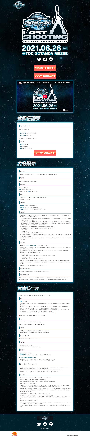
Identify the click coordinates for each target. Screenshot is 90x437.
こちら (28, 191)
